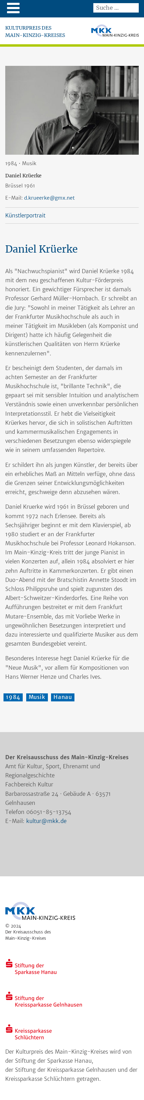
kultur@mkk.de (46, 821)
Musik (37, 697)
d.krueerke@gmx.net (49, 198)
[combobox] (116, 8)
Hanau (62, 697)
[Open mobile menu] (13, 8)
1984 (13, 697)
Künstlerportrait (25, 215)
